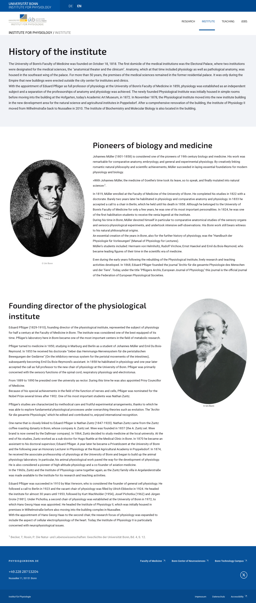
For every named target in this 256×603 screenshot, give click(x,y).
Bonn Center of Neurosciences (188, 561)
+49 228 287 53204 (23, 571)
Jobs (244, 21)
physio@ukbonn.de (24, 561)
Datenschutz (218, 596)
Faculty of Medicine (151, 561)
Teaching (228, 21)
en (79, 6)
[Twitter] (243, 575)
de (71, 6)
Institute (208, 21)
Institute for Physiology (30, 33)
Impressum (200, 596)
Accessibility (237, 596)
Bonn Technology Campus (229, 561)
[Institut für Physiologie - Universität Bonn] (27, 21)
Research (188, 21)
